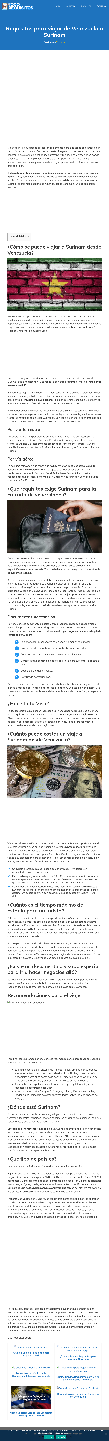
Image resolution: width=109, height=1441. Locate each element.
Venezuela (101, 6)
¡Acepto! (49, 1437)
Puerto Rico (85, 6)
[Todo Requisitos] (19, 6)
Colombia (70, 6)
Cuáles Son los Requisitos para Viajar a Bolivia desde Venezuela (78, 1378)
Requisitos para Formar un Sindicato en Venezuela (78, 1395)
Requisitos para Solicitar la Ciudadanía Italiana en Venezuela (31, 1374)
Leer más (61, 1437)
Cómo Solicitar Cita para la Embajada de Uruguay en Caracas (31, 1414)
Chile (58, 6)
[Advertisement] (54, 102)
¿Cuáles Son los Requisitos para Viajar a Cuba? (31, 1354)
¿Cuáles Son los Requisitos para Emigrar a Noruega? (78, 1357)
